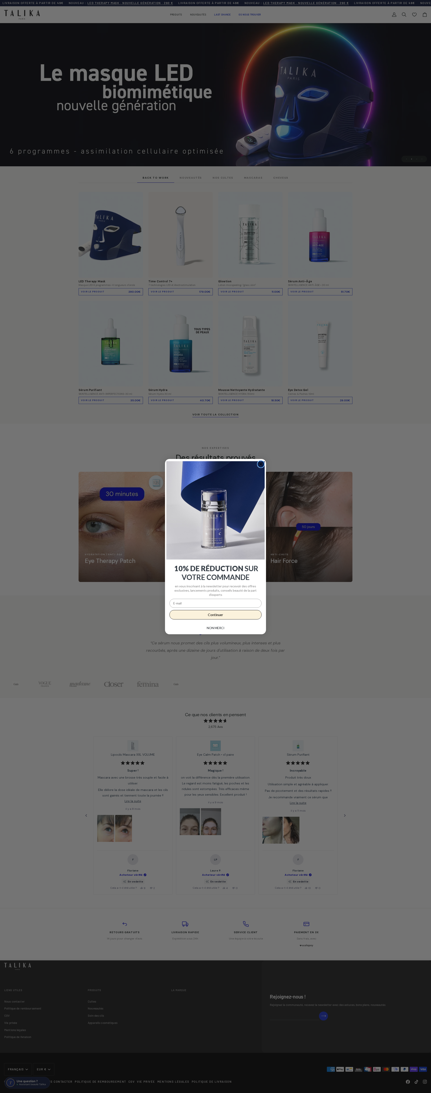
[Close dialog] (260, 464)
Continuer (215, 614)
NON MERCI (215, 628)
